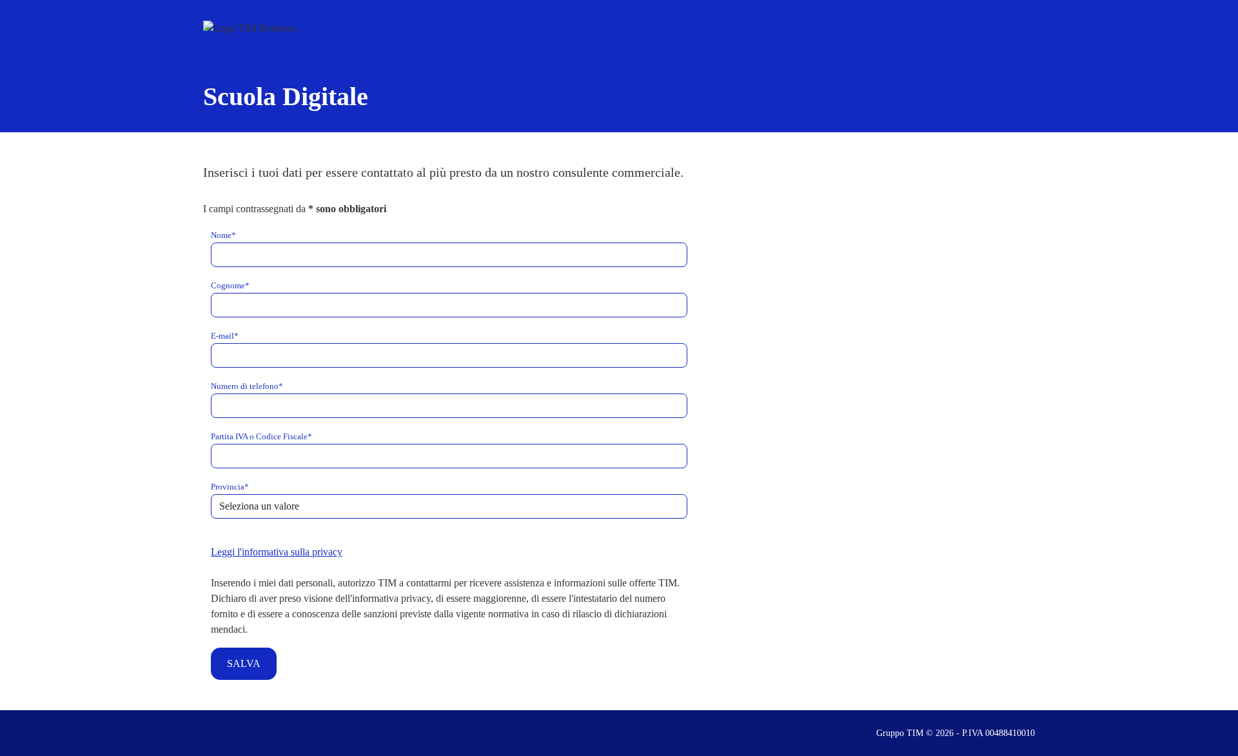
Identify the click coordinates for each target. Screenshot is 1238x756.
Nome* (223, 235)
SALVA (243, 663)
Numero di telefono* (247, 386)
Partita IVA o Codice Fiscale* (261, 436)
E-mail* (225, 336)
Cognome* (230, 285)
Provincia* (230, 487)
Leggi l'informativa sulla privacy (276, 551)
